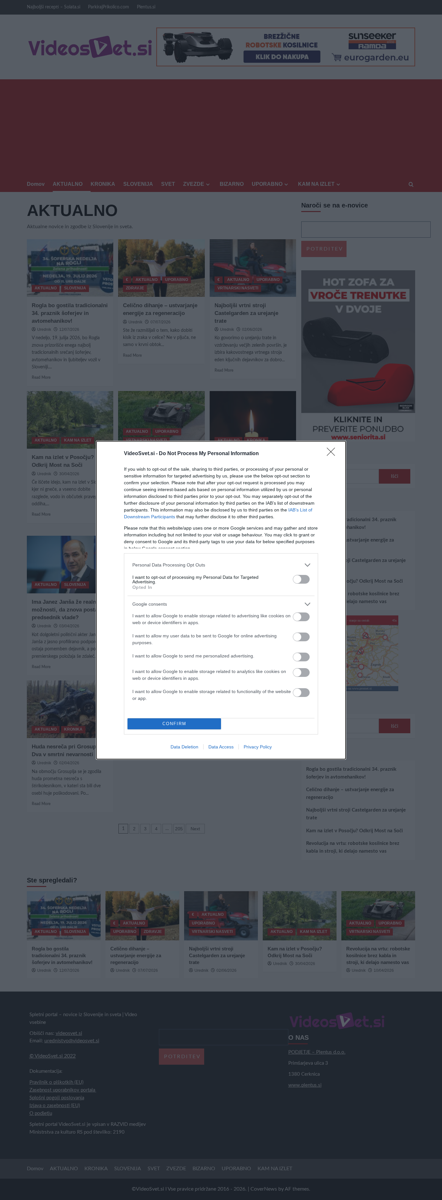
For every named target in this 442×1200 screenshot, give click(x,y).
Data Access (221, 746)
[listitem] (221, 565)
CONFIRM (174, 723)
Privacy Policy (258, 746)
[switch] (301, 579)
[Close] (333, 454)
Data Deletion (184, 746)
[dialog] (221, 600)
